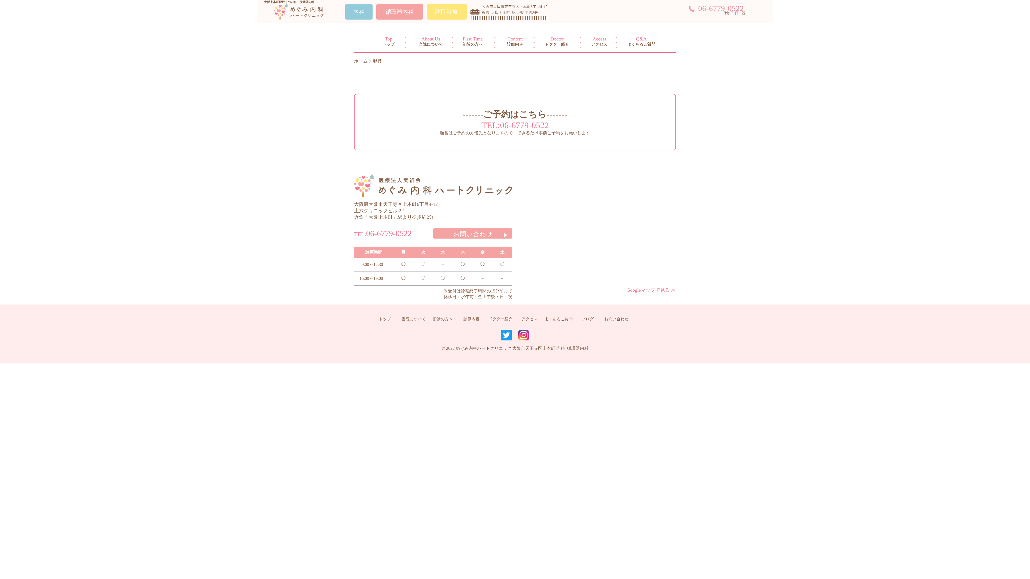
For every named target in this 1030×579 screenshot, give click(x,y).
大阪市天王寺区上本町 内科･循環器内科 (550, 348)
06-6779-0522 (721, 8)
